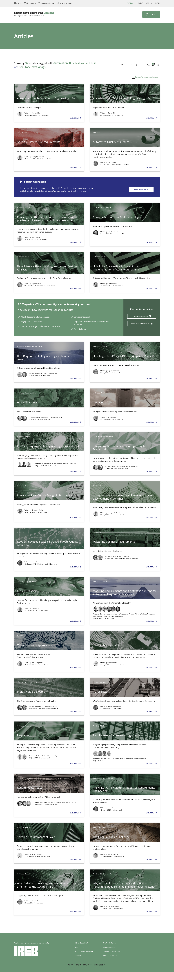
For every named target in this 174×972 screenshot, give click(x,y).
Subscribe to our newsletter (140, 323)
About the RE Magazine (84, 951)
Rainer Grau (111, 417)
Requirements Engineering (34, 14)
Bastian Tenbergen (107, 614)
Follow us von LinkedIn (140, 316)
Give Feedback (109, 947)
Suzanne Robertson (43, 417)
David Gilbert (116, 556)
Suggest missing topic (141, 189)
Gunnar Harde (112, 284)
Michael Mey (36, 113)
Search (157, 3)
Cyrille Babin (111, 808)
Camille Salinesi (112, 232)
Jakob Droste (128, 759)
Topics (153, 14)
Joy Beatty (39, 706)
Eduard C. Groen (42, 373)
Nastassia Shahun (38, 510)
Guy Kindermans (113, 371)
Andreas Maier (41, 756)
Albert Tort (35, 562)
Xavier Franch (71, 802)
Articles (130, 3)
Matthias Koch (53, 373)
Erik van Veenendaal (114, 706)
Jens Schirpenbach (38, 663)
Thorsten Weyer (134, 614)
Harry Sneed (111, 162)
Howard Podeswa (113, 906)
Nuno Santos (46, 464)
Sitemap (70, 965)
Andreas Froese (146, 614)
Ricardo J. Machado (69, 464)
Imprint (78, 965)
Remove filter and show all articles (146, 77)
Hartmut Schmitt (140, 759)
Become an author (110, 955)
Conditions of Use (98, 965)
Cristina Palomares (49, 802)
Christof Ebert (112, 663)
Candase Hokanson (50, 706)
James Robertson (56, 417)
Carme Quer (60, 802)
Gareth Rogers (37, 854)
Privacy (86, 965)
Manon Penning (112, 854)
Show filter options (128, 65)
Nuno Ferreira (57, 464)
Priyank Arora (36, 284)
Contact (78, 955)
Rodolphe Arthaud (38, 157)
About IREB (79, 947)
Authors (149, 3)
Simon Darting (52, 756)
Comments (139, 3)
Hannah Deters (118, 759)
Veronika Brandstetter (116, 616)
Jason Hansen (36, 237)
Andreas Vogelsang (121, 614)
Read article (74, 118)
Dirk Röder (125, 556)
